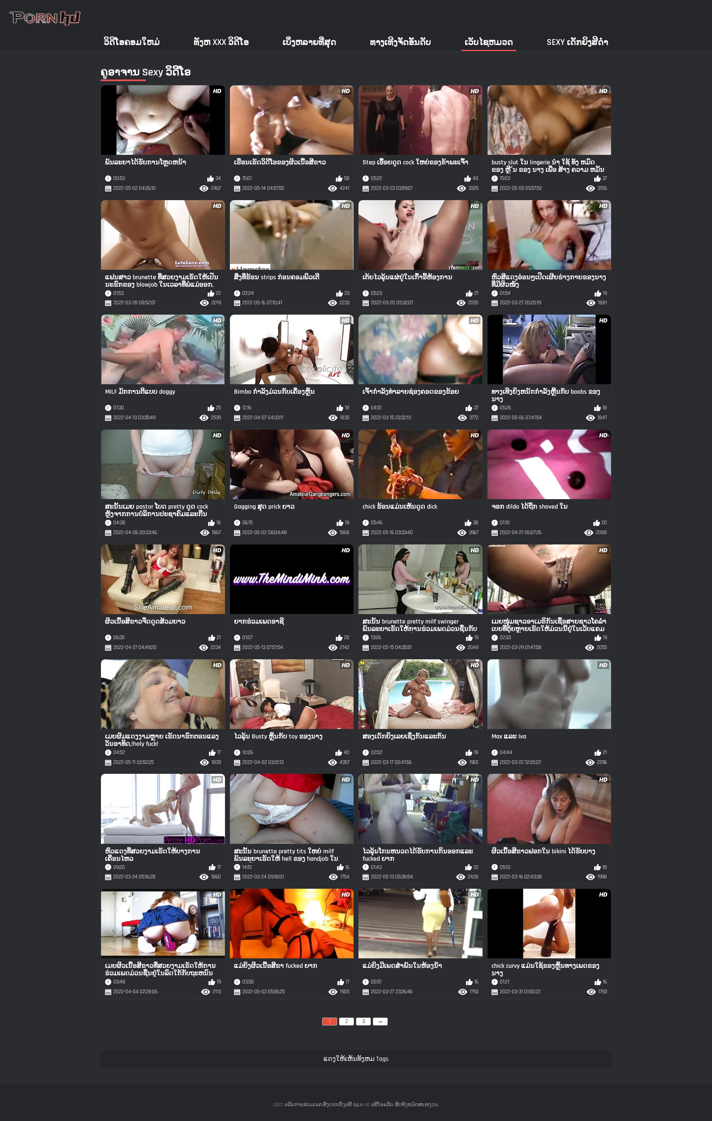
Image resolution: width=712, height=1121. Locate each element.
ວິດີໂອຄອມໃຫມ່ (132, 42)
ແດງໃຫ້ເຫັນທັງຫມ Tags (356, 1059)
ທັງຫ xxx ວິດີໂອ (221, 42)
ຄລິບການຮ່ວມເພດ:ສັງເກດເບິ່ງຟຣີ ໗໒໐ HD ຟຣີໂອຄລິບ (339, 1105)
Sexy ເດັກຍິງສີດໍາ (577, 42)
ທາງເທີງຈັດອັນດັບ (400, 42)
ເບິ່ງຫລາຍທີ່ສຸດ (309, 42)
